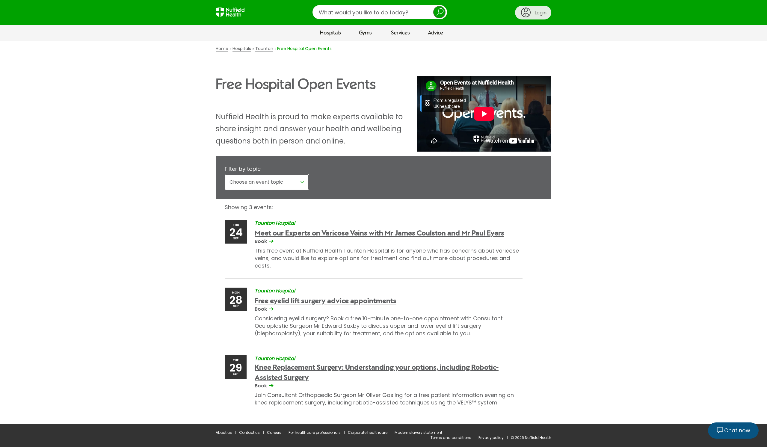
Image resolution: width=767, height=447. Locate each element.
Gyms (365, 33)
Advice (435, 33)
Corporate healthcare (367, 432)
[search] (379, 12)
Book (261, 241)
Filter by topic (243, 169)
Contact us (249, 432)
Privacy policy (491, 437)
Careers (274, 432)
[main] (383, 233)
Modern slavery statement (418, 432)
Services (400, 33)
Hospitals (330, 33)
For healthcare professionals (315, 432)
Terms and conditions (451, 437)
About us (224, 432)
